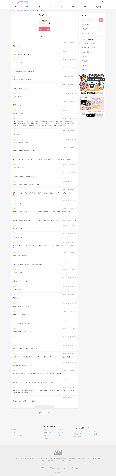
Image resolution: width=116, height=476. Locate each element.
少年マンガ (61, 435)
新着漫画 (13, 429)
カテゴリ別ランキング (17, 435)
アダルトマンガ (46, 432)
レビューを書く (44, 29)
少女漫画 (84, 56)
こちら (72, 460)
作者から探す (92, 431)
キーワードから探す (79, 431)
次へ (74, 406)
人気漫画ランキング (87, 29)
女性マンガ (45, 435)
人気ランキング (15, 432)
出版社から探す (78, 434)
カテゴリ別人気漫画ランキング (90, 33)
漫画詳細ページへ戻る (44, 413)
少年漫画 (84, 65)
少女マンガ (61, 432)
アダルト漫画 (85, 52)
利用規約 (52, 468)
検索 (101, 20)
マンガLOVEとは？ (43, 468)
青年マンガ (45, 438)
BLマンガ (60, 429)
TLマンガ (44, 429)
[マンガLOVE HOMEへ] (15, 7)
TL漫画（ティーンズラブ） (89, 43)
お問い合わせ (74, 468)
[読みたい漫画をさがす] (99, 2)
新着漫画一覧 (85, 24)
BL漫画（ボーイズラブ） (88, 47)
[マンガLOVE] (19, 3)
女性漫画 (84, 61)
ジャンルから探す (94, 434)
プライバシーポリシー (63, 468)
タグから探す (77, 437)
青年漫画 (84, 70)
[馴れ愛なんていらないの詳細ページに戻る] (13, 15)
